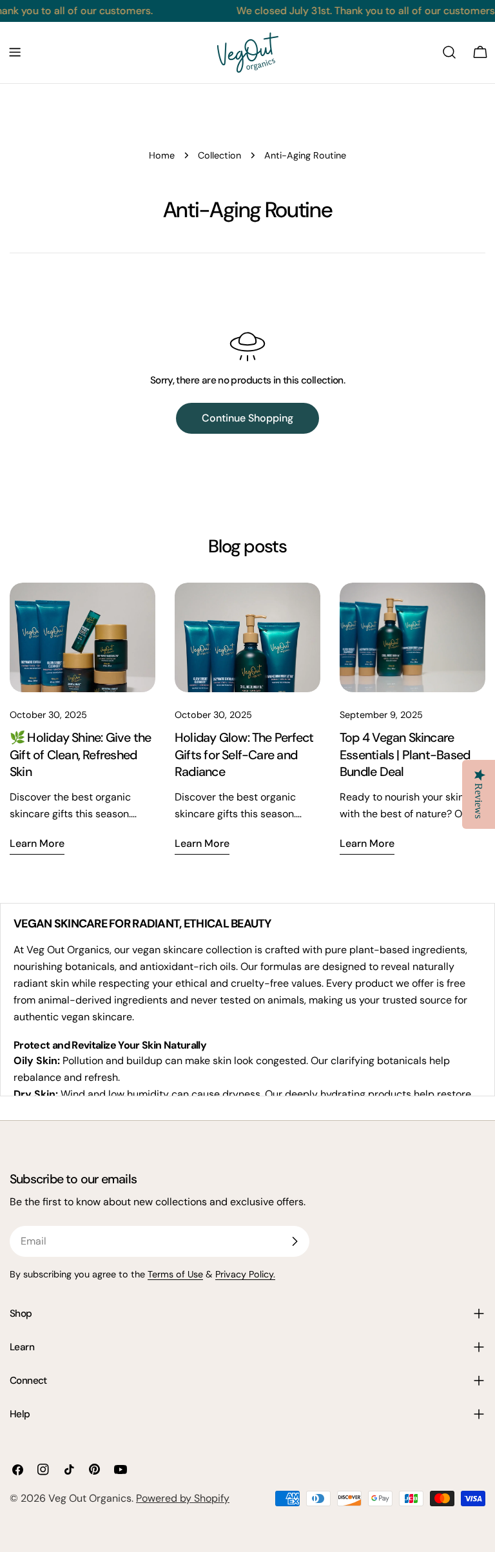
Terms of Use (175, 1274)
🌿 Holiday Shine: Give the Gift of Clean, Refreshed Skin (80, 755)
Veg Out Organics (89, 1498)
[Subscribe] (294, 1241)
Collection (219, 155)
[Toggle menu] (15, 52)
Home (162, 155)
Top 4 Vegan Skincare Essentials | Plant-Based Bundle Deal (405, 755)
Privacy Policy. (245, 1274)
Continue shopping (247, 418)
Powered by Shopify (182, 1498)
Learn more (37, 843)
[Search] (449, 52)
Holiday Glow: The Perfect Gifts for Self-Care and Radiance (244, 755)
